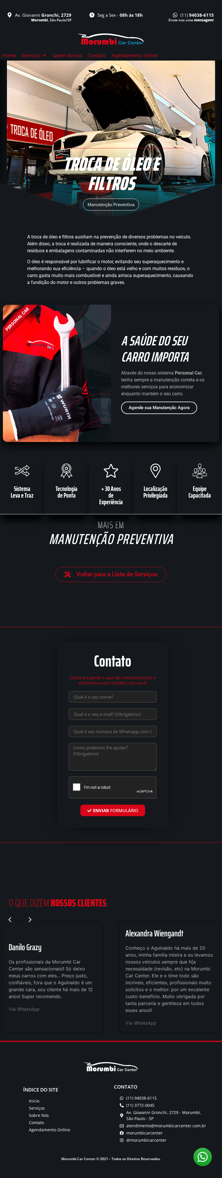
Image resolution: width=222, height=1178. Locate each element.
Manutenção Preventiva (111, 204)
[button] (34, 55)
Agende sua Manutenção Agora (159, 407)
